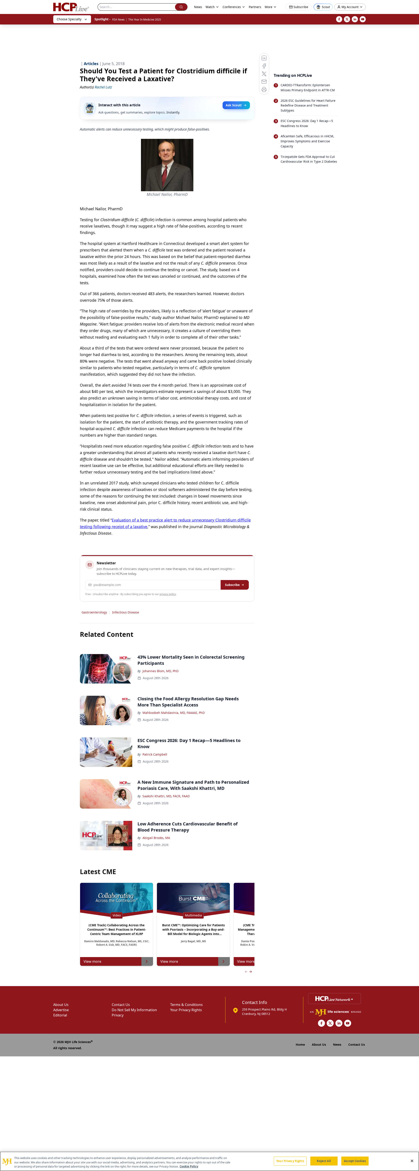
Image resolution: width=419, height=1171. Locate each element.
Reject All (324, 1161)
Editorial (60, 1015)
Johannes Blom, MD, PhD (161, 671)
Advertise (61, 1009)
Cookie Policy (189, 1166)
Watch (210, 7)
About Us (61, 1004)
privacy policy (168, 594)
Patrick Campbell (155, 754)
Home (300, 1044)
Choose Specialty (69, 19)
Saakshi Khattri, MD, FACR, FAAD (166, 796)
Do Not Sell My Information (134, 1009)
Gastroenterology (94, 612)
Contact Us (121, 1004)
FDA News (118, 19)
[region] (209, 1161)
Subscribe (232, 585)
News (198, 7)
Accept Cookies (355, 1161)
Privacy (118, 1015)
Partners (255, 7)
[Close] (412, 1161)
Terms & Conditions (186, 1004)
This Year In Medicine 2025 (144, 19)
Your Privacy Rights (186, 1009)
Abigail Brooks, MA (156, 838)
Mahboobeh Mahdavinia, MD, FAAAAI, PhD (174, 713)
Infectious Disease (125, 612)
